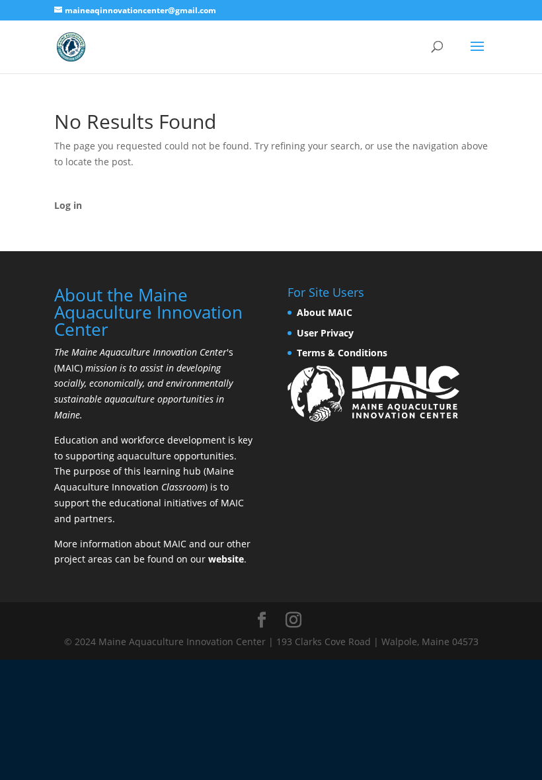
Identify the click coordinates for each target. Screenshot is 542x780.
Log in (68, 205)
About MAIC (324, 312)
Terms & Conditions (342, 352)
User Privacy (325, 333)
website (226, 559)
